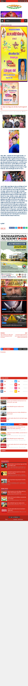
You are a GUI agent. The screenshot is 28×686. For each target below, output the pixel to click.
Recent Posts (7, 424)
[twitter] (21, 1)
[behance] (26, 1)
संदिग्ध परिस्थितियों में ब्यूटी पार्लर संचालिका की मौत (15, 406)
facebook (25, 349)
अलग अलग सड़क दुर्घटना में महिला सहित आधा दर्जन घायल (12, 325)
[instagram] (24, 1)
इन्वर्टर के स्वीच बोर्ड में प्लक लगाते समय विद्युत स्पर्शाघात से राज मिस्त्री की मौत (14, 297)
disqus (20, 349)
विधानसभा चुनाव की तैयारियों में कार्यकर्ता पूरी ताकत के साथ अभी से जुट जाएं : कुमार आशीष (16, 401)
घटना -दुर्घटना (4, 294)
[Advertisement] (14, 342)
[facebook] (19, 1)
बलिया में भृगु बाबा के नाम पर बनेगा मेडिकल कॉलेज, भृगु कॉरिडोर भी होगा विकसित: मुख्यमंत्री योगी (16, 427)
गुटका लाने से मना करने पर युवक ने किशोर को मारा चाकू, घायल (12, 311)
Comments (21, 424)
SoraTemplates (10, 519)
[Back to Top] (19, 517)
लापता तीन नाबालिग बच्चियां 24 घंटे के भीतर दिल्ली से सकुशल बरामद (17, 445)
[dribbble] (23, 1)
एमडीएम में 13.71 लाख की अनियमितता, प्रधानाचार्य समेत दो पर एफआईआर (17, 433)
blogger (16, 349)
